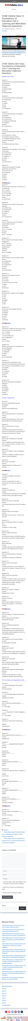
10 (21, 1018)
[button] (14, 1018)
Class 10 (4, 988)
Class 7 (4, 998)
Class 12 (6, 830)
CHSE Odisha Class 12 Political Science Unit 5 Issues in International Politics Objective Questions (14, 973)
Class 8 (4, 1000)
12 (7, 1020)
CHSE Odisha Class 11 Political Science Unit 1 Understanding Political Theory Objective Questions (13, 834)
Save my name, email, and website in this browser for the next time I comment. (14, 882)
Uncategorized (6, 1005)
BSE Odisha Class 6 (9, 1018)
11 (24, 1018)
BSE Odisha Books (11, 1020)
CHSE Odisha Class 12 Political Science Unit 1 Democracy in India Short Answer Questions (14, 945)
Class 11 (4, 991)
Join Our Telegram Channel (18, 1020)
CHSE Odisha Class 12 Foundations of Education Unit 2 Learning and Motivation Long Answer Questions (13, 840)
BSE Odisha (18, 1014)
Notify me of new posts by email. (12, 892)
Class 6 (4, 995)
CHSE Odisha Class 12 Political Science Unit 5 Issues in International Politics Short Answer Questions (14, 967)
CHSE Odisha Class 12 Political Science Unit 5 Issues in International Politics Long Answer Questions (14, 961)
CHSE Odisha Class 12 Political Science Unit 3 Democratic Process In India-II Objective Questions (14, 951)
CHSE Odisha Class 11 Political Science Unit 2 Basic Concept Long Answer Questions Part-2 (14, 939)
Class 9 (4, 1002)
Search (4, 905)
